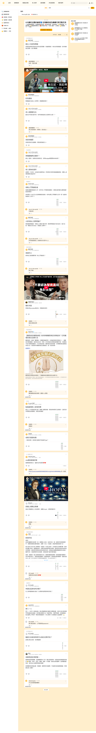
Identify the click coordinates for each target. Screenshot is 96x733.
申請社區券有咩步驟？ (33, 589)
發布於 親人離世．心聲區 (36, 535)
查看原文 (28, 348)
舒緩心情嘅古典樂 (32, 507)
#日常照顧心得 (29, 38)
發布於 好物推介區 (35, 153)
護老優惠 (42, 3)
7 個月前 (29, 654)
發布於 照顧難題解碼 (35, 41)
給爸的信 (29, 538)
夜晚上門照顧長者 (32, 187)
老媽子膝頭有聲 (31, 438)
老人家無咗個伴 (31, 170)
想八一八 (29, 609)
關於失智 (29, 306)
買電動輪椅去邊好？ (33, 156)
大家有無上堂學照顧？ (33, 221)
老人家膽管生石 (31, 112)
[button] (66, 35)
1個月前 (29, 404)
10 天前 (29, 95)
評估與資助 (52, 3)
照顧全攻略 (25, 3)
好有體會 (29, 98)
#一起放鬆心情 (29, 454)
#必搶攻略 (28, 150)
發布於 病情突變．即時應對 (36, 109)
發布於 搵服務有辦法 (35, 184)
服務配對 (16, 3)
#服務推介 (28, 181)
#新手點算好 (28, 247)
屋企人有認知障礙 (32, 44)
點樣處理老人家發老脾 (33, 407)
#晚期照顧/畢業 (29, 532)
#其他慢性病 (28, 329)
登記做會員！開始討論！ (46, 29)
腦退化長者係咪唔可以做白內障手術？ (39, 637)
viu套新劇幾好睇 (31, 460)
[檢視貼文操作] (66, 38)
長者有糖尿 (29, 140)
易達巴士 (29, 253)
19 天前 (29, 41)
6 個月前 (29, 606)
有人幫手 (34, 3)
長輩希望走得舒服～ (33, 657)
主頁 (9, 3)
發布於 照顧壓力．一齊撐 (36, 457)
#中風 (27, 401)
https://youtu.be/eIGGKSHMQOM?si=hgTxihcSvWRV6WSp (45, 471)
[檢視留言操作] (65, 61)
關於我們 (60, 3)
